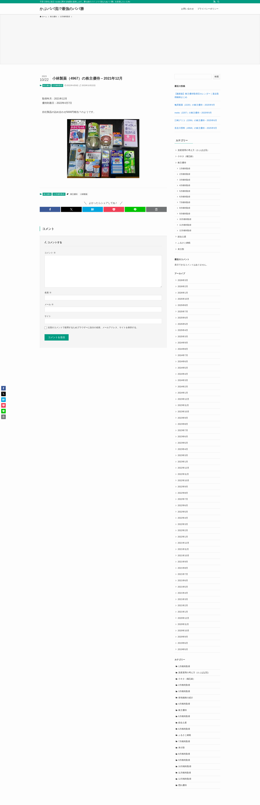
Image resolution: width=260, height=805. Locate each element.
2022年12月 (183, 468)
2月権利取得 (184, 174)
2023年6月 (183, 436)
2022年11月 (183, 474)
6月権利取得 (184, 197)
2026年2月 (183, 286)
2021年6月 (183, 580)
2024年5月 (183, 368)
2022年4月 (183, 518)
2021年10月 (183, 555)
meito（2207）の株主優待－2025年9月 (193, 112)
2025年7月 (183, 311)
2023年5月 (183, 443)
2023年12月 (183, 399)
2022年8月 (183, 493)
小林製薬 (83, 194)
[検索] (218, 1)
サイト (48, 316)
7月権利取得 (184, 202)
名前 (48, 292)
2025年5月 (183, 324)
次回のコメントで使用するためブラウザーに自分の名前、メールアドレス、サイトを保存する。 (93, 327)
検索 (217, 76)
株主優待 (46, 85)
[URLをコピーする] (156, 209)
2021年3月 (183, 599)
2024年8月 (183, 349)
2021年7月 (183, 574)
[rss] (214, 1)
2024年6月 (183, 361)
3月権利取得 (184, 180)
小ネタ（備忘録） (186, 156)
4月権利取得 (184, 185)
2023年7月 (183, 430)
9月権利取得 (184, 214)
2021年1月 (183, 612)
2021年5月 (183, 587)
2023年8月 (183, 424)
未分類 (181, 249)
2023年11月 (183, 405)
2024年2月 (183, 386)
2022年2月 (183, 530)
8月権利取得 (184, 208)
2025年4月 (183, 330)
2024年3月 (183, 380)
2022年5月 (183, 511)
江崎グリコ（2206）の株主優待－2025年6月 (196, 120)
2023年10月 (183, 411)
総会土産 (182, 236)
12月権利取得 (57, 85)
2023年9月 (183, 418)
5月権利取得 (184, 191)
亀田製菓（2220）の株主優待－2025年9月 (195, 105)
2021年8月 (183, 568)
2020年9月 (183, 636)
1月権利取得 (184, 169)
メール (49, 304)
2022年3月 (183, 524)
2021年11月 (183, 549)
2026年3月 (183, 280)
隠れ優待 (182, 785)
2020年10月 (183, 630)
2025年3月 (183, 336)
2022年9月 (183, 486)
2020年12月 (183, 618)
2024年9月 (183, 342)
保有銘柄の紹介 (185, 697)
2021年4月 (183, 593)
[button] (50, 209)
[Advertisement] (130, 41)
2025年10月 (183, 299)
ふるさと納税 (184, 243)
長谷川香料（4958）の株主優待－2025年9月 (196, 128)
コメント (50, 252)
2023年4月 (183, 449)
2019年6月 (183, 643)
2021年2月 (183, 605)
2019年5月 (183, 649)
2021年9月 (183, 561)
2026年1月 (183, 292)
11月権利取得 (185, 225)
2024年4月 (183, 374)
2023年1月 (183, 461)
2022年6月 (183, 505)
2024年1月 (183, 393)
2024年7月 (183, 355)
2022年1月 (183, 536)
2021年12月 (183, 543)
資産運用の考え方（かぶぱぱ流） (193, 150)
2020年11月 (183, 624)
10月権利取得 (185, 219)
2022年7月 (183, 499)
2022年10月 (183, 480)
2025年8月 (183, 305)
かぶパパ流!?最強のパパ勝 (62, 9)
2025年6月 (183, 317)
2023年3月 (183, 455)
